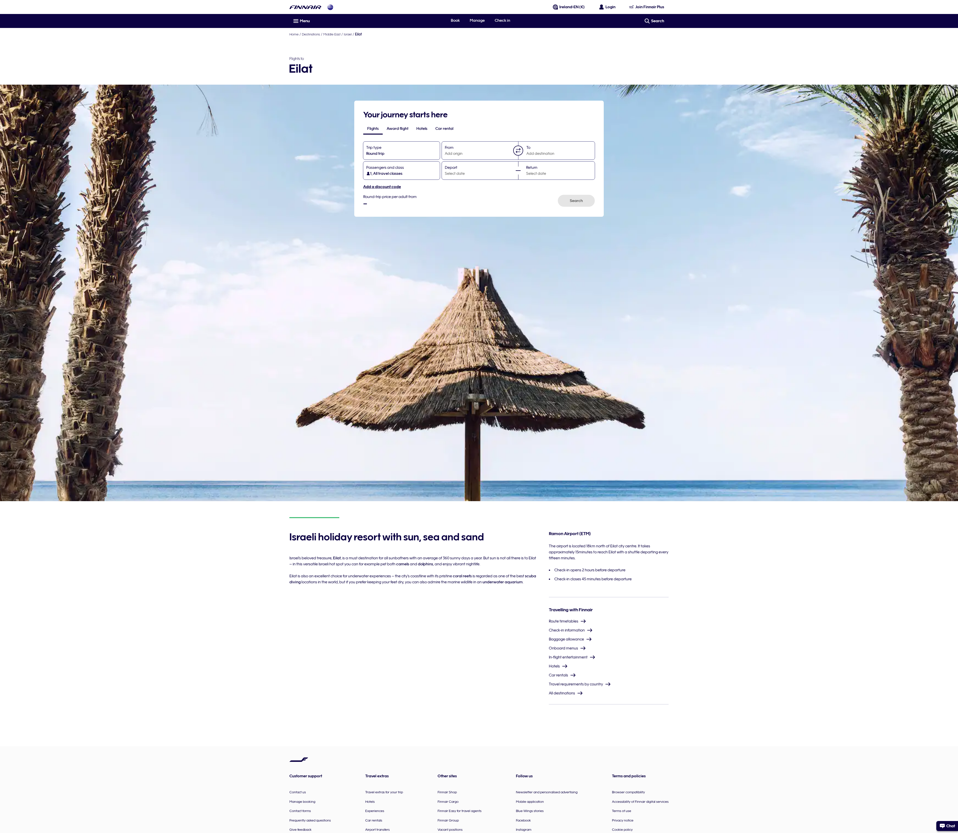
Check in (502, 20)
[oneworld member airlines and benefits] (330, 7)
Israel (348, 34)
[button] (518, 151)
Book (455, 20)
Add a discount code (382, 187)
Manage (477, 20)
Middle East (332, 34)
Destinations (311, 34)
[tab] (373, 129)
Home (294, 34)
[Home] (305, 7)
